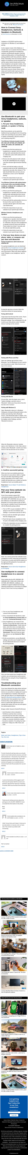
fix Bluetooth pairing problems (13, 697)
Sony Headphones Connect (15, 248)
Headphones (14, 735)
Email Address (14, 1110)
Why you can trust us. (18, 24)
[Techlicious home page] (14, 4)
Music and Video (6, 735)
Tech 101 (6, 737)
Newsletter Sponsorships (14, 1122)
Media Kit (4, 1122)
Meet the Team (14, 1120)
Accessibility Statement (14, 1125)
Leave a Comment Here (6, 850)
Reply (3, 768)
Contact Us (21, 1120)
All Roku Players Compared (16, 13)
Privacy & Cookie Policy (17, 1127)
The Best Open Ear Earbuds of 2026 (17, 15)
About (8, 1120)
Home (5, 1120)
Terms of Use (8, 1127)
